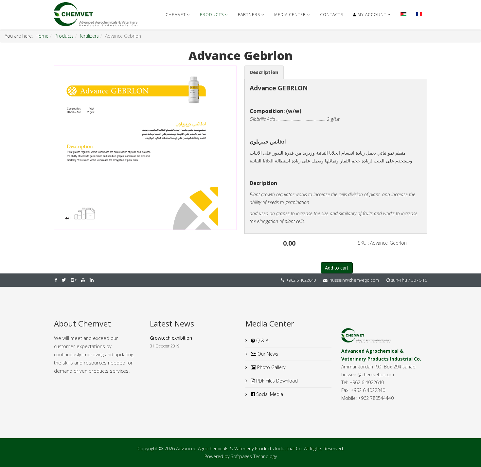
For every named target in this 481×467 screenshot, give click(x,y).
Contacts (331, 14)
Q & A (261, 340)
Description (264, 72)
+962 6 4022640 (301, 280)
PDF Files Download (276, 381)
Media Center (290, 14)
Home (41, 36)
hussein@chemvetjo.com (354, 280)
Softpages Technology (254, 456)
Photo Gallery (270, 367)
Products (212, 14)
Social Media (269, 394)
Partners (249, 14)
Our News (267, 354)
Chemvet (176, 14)
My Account (371, 14)
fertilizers (89, 36)
